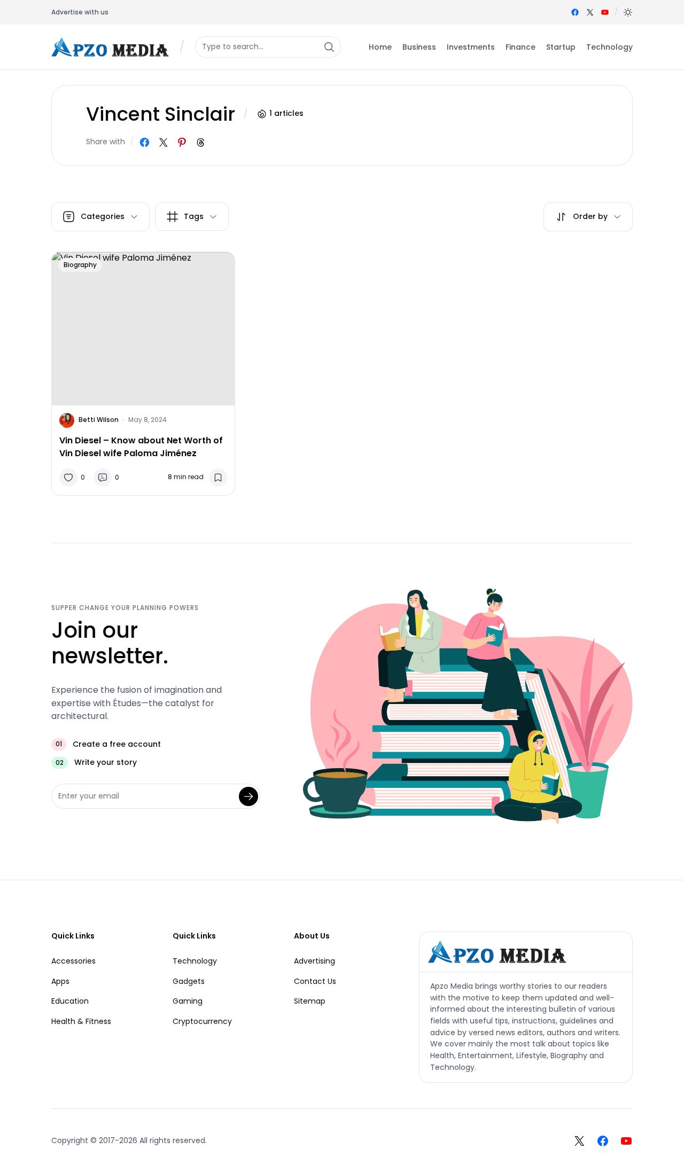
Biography (80, 264)
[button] (628, 12)
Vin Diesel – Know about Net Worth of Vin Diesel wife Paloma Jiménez (141, 446)
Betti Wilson (99, 419)
